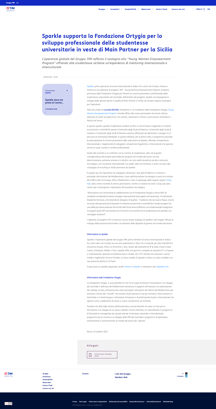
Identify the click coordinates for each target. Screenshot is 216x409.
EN (209, 9)
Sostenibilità (130, 9)
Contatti (85, 374)
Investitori (115, 9)
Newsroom (146, 9)
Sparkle (90, 86)
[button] (45, 112)
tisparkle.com (162, 266)
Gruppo (102, 9)
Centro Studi (47, 385)
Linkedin (136, 266)
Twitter (127, 266)
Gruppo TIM (10, 3)
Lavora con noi (48, 388)
